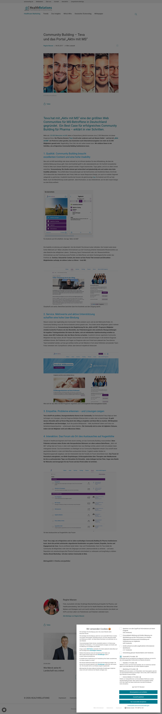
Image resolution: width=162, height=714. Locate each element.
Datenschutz (110, 708)
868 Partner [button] (90, 649)
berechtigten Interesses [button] (96, 650)
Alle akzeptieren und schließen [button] (138, 692)
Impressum (119, 708)
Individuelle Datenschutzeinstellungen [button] (138, 705)
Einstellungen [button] (101, 654)
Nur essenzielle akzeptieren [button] (138, 702)
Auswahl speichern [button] (138, 697)
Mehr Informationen (99, 708)
